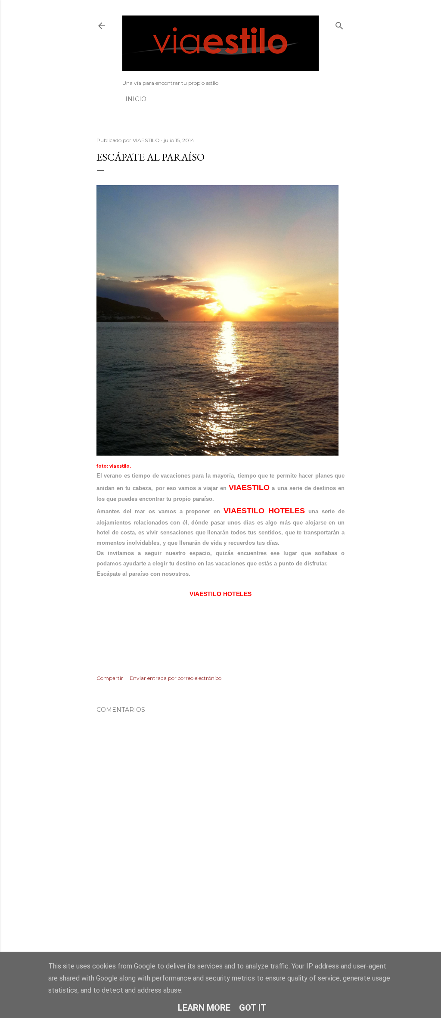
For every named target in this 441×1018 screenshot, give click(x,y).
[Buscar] (339, 24)
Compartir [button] (109, 678)
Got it (253, 1007)
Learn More (204, 1007)
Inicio (135, 99)
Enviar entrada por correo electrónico (175, 678)
